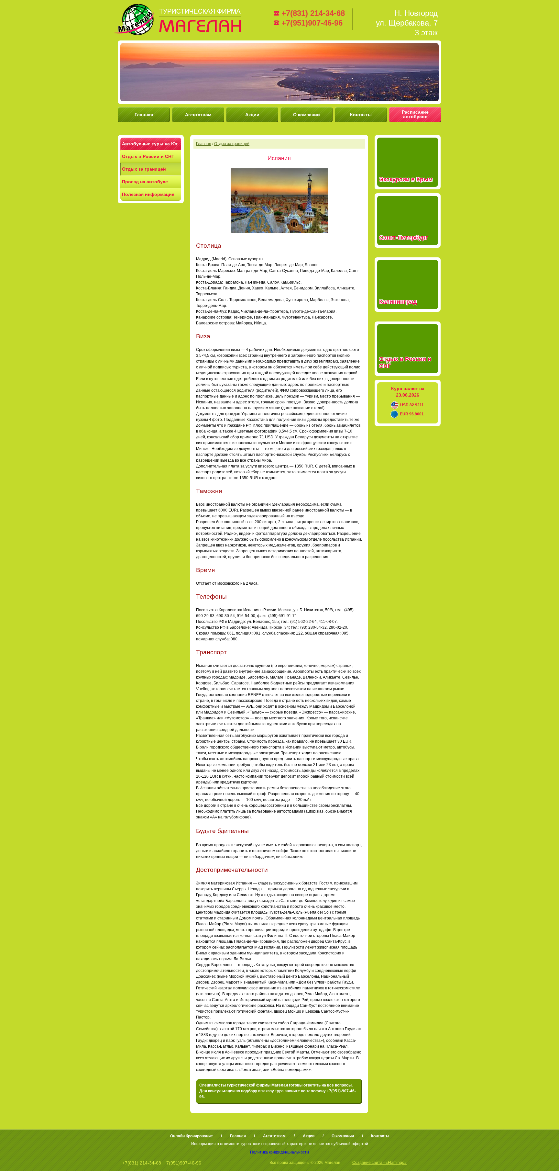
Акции (252, 114)
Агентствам (198, 114)
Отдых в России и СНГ (148, 156)
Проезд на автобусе (145, 181)
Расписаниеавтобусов (415, 114)
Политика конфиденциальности (279, 1152)
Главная (144, 114)
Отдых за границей (144, 169)
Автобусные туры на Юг (150, 143)
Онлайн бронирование (191, 1136)
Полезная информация (148, 194)
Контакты (361, 114)
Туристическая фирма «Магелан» (179, 19)
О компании (306, 114)
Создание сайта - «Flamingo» (379, 1162)
